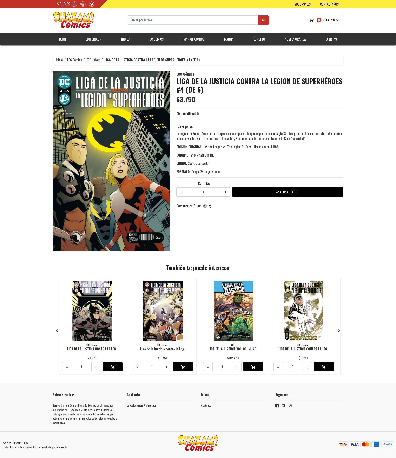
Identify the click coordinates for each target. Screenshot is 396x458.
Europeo (259, 39)
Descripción (184, 127)
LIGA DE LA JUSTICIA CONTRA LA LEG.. (92, 348)
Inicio (59, 59)
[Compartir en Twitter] (199, 205)
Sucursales (302, 4)
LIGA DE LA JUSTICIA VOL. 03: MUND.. (233, 348)
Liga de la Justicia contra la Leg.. (163, 348)
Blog (62, 39)
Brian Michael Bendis (200, 155)
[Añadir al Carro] (113, 366)
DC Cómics (156, 39)
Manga (228, 39)
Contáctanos (329, 4)
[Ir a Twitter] (283, 406)
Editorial (92, 39)
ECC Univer (93, 59)
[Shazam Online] (74, 20)
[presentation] (57, 330)
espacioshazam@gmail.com (142, 405)
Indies (125, 39)
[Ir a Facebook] (277, 406)
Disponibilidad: (186, 113)
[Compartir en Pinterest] (205, 205)
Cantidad (204, 183)
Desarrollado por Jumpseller (53, 447)
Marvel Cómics (194, 39)
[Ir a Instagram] (289, 406)
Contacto (206, 405)
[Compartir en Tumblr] (210, 205)
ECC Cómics (74, 59)
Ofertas (331, 39)
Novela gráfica (295, 39)
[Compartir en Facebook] (194, 205)
